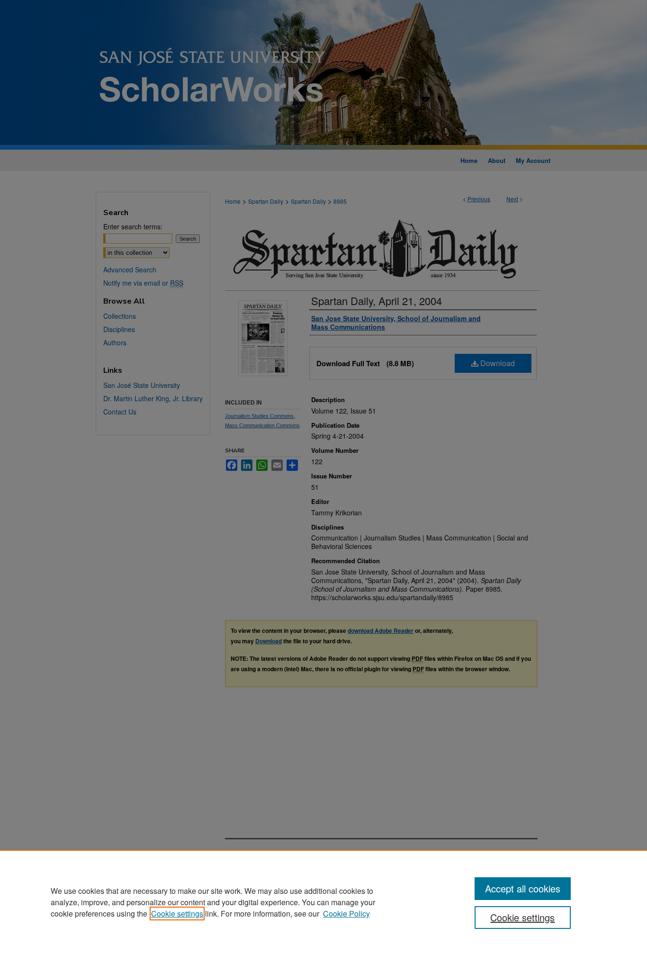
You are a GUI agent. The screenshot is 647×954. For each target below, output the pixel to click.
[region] (323, 902)
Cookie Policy (346, 913)
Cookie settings (177, 913)
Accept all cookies (522, 888)
